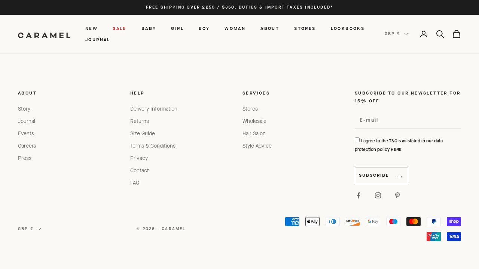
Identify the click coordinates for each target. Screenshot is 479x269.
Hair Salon (254, 133)
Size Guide (142, 133)
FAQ (135, 182)
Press (24, 158)
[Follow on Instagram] (378, 195)
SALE (119, 28)
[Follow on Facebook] (358, 195)
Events (26, 133)
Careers (27, 145)
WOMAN (235, 28)
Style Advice (257, 145)
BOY (204, 28)
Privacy (139, 158)
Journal (26, 121)
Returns (139, 121)
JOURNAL (97, 40)
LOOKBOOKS (348, 28)
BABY (148, 28)
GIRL (177, 28)
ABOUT (269, 28)
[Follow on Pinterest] (397, 195)
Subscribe (374, 175)
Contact (139, 170)
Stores (250, 108)
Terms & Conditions (153, 145)
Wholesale (254, 121)
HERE (396, 149)
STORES (304, 28)
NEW (91, 28)
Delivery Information (153, 108)
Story (24, 108)
